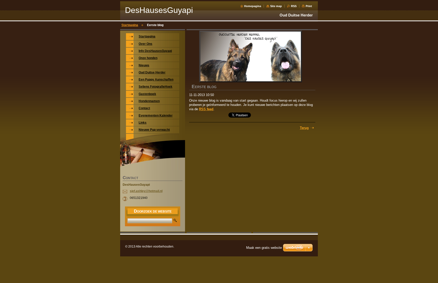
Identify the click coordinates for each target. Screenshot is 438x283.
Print (309, 6)
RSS (294, 6)
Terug (304, 128)
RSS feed (206, 109)
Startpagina (129, 25)
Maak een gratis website (264, 248)
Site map (276, 6)
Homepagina (252, 6)
